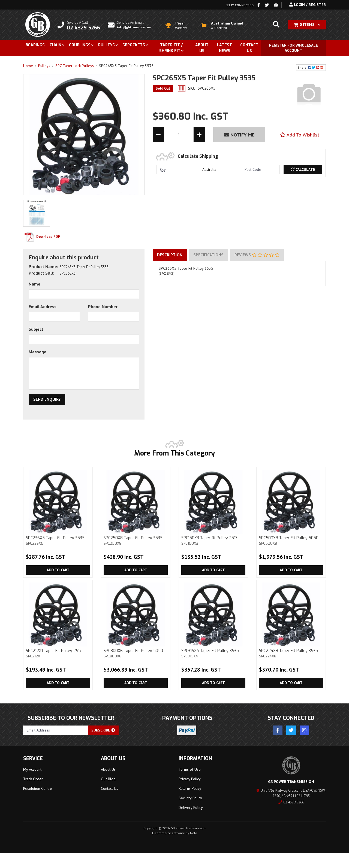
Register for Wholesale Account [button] (293, 48)
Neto (193, 833)
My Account (32, 769)
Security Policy (190, 798)
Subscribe (101, 730)
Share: (303, 67)
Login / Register (309, 4)
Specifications (208, 254)
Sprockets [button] (133, 45)
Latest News (224, 48)
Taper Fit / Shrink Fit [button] (171, 48)
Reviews (243, 254)
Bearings (35, 45)
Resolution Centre (37, 788)
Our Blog (108, 778)
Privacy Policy (190, 778)
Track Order (33, 778)
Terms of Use (190, 769)
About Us (202, 48)
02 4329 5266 (293, 802)
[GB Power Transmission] (37, 24)
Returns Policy (190, 788)
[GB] (309, 94)
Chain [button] (55, 45)
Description (169, 254)
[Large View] (36, 212)
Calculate (304, 169)
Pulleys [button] (106, 45)
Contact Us (249, 48)
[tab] (170, 255)
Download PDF (47, 236)
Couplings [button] (80, 45)
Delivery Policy (191, 807)
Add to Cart (58, 569)
